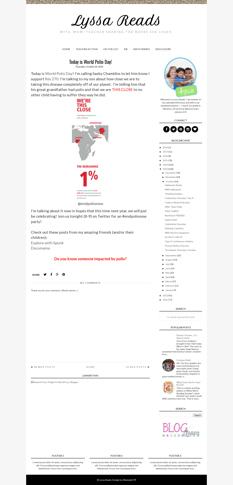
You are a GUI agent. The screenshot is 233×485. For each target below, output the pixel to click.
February (170, 285)
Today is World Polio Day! (177, 202)
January (169, 290)
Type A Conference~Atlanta (179, 241)
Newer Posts (44, 367)
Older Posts (136, 367)
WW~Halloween (173, 189)
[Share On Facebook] (51, 274)
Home (66, 49)
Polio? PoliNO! (172, 211)
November (170, 177)
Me (126, 49)
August (169, 259)
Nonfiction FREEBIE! (175, 215)
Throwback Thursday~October (180, 250)
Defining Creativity (174, 228)
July (167, 264)
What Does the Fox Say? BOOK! (188, 383)
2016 (165, 156)
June (168, 268)
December (170, 172)
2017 (165, 151)
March (168, 281)
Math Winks (141, 49)
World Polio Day (58, 73)
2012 (165, 295)
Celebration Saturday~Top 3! (179, 198)
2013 (165, 169)
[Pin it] (63, 274)
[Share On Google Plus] (57, 274)
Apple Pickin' (171, 219)
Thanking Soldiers (174, 193)
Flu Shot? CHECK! (174, 237)
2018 (165, 147)
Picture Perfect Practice (177, 245)
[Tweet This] (45, 274)
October (170, 181)
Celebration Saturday (175, 224)
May (167, 272)
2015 (165, 160)
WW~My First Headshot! (177, 232)
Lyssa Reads (116, 21)
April (168, 277)
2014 (165, 164)
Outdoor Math (183, 360)
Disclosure (163, 49)
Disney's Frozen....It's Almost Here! (186, 336)
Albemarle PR (129, 480)
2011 (165, 299)
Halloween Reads (173, 185)
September (171, 255)
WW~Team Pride (173, 206)
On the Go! (110, 49)
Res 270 (51, 79)
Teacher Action (87, 49)
